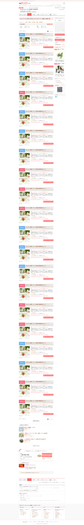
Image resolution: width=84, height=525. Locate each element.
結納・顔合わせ (57, 7)
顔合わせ (58, 512)
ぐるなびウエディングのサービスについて (53, 521)
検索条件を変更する (36, 420)
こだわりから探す (46, 514)
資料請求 (56, 42)
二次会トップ (45, 511)
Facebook (55, 96)
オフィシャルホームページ (28, 459)
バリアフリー (58, 500)
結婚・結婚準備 (57, 513)
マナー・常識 (22, 514)
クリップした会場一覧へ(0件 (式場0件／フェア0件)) (59, 82)
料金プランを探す (34, 513)
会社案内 (23, 521)
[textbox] (58, 3)
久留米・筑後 (36, 491)
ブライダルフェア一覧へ (47, 453)
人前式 (26, 498)
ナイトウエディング (36, 500)
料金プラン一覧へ (36, 445)
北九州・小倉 (32, 491)
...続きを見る (33, 41)
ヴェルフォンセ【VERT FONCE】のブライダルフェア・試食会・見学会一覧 (52, 482)
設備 (38, 14)
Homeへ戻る (53, 4)
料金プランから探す (58, 4)
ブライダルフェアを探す (35, 514)
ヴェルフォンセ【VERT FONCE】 (29, 9)
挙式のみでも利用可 (48, 500)
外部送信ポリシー (35, 521)
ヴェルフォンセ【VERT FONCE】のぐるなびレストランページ (30, 472)
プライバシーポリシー (30, 521)
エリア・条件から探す (23, 512)
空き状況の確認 (62, 41)
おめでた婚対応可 (53, 500)
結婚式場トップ (34, 511)
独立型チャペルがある (42, 500)
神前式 (21, 498)
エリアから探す (63, 4)
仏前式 (29, 498)
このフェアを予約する (49, 47)
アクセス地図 (50, 14)
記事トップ (56, 511)
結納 (56, 512)
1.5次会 (29, 500)
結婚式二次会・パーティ (58, 514)
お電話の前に (22, 459)
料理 (34, 14)
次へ (52, 31)
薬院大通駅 (36, 7)
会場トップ (21, 14)
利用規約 (26, 521)
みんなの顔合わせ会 (23, 513)
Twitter (56, 96)
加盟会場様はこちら (43, 521)
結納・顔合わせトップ (23, 511)
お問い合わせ (57, 41)
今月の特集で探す (46, 513)
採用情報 (39, 521)
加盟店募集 (47, 521)
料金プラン (25, 14)
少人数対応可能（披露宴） (24, 500)
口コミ (55, 14)
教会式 (24, 498)
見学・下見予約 (60, 39)
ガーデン (32, 500)
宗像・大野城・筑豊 (28, 491)
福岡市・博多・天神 (31, 7)
